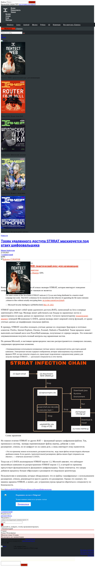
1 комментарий (7, 255)
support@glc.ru (30, 539)
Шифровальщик (46, 489)
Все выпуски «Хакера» (72, 25)
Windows (10, 25)
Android (26, 25)
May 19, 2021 (48, 305)
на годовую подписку (27, 4)
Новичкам (56, 25)
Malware (8, 489)
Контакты (91, 555)
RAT (12, 489)
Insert (24, 565)
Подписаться (23, 504)
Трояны (37, 489)
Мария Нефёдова (8, 250)
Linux (18, 25)
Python (42, 25)
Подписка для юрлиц (87, 552)
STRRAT (17, 489)
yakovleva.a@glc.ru (28, 541)
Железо (35, 25)
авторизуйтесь (6, 516)
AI (49, 25)
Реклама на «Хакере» (87, 554)
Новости (4, 236)
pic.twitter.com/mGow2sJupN (53, 300)
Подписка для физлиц (87, 550)
